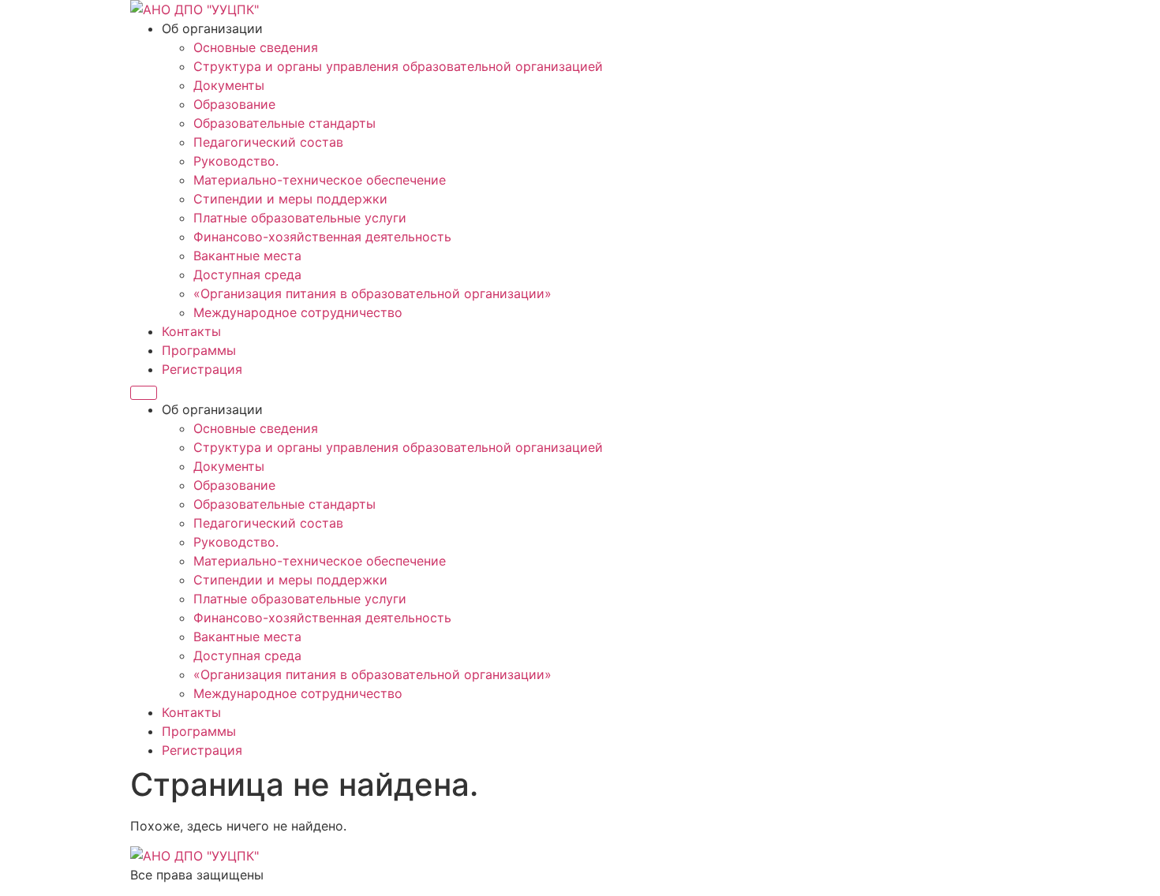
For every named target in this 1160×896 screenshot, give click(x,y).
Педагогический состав (268, 142)
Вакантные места (247, 255)
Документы (228, 85)
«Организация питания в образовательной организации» (372, 293)
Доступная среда (247, 274)
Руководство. (236, 161)
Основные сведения (255, 47)
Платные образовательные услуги (299, 218)
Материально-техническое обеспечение (319, 180)
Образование (234, 104)
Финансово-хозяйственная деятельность (322, 237)
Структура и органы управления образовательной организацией (398, 66)
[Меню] (143, 393)
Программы (199, 350)
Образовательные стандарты (284, 123)
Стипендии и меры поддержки (290, 199)
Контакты (191, 331)
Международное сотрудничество (297, 312)
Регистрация (202, 369)
